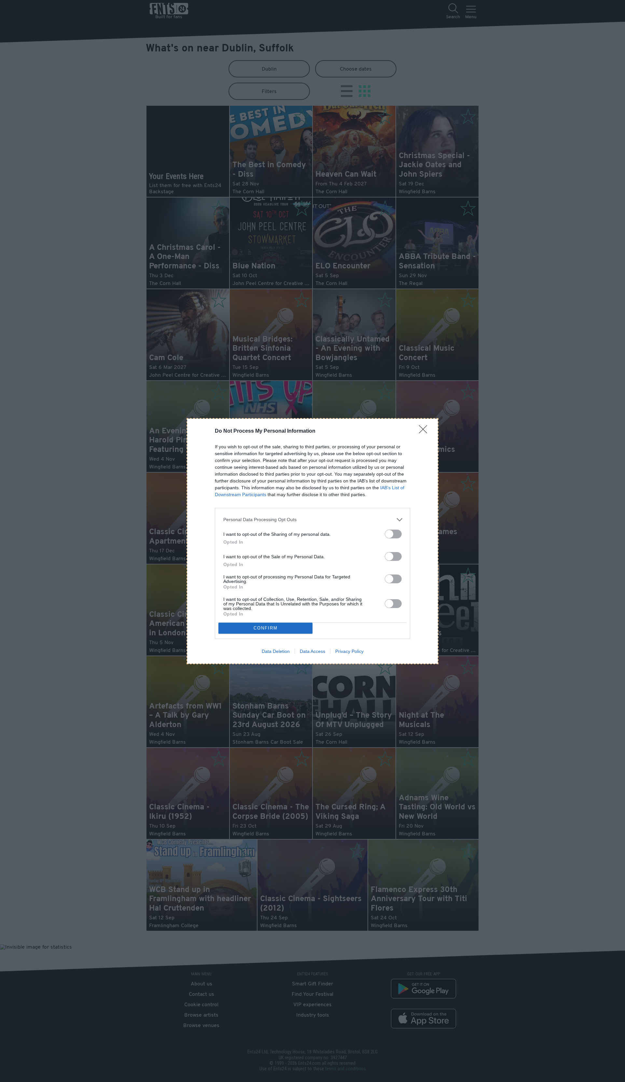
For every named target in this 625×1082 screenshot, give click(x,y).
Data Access (312, 651)
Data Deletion (276, 651)
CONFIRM (266, 628)
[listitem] (312, 519)
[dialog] (312, 541)
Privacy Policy (349, 651)
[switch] (393, 534)
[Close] (425, 431)
